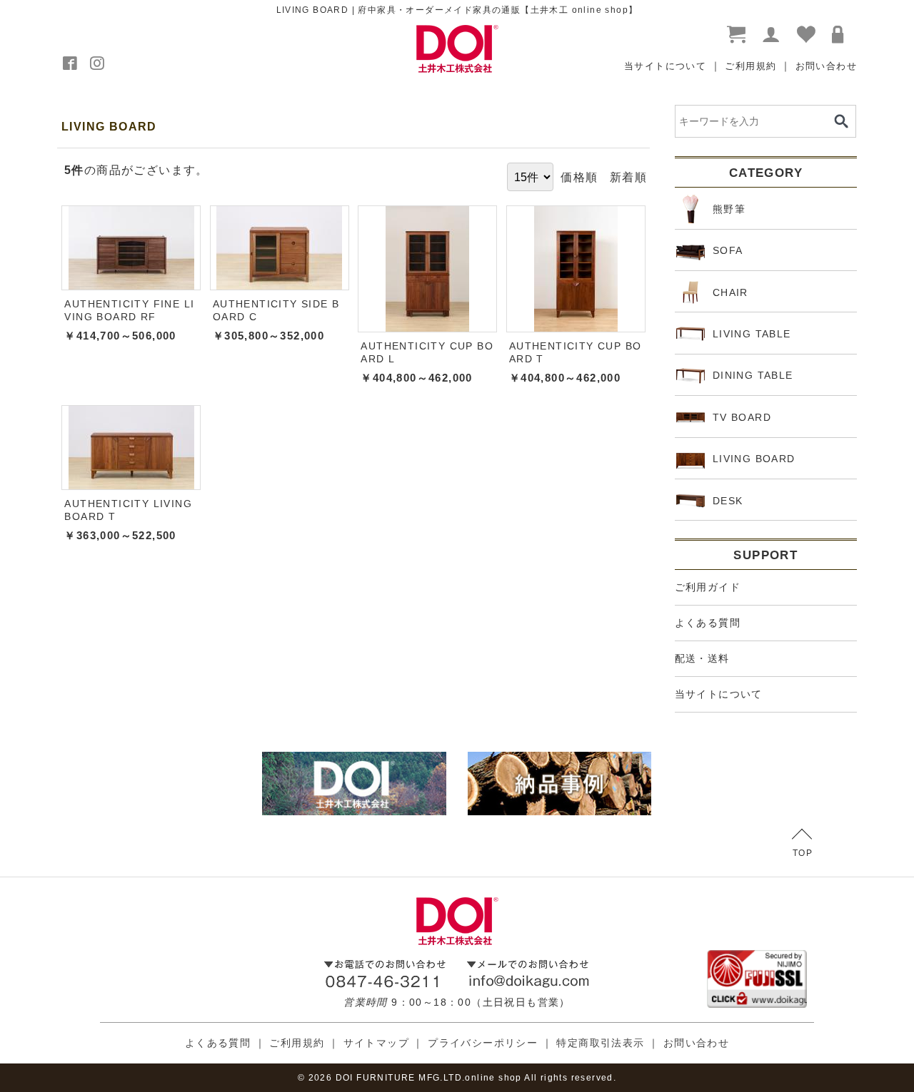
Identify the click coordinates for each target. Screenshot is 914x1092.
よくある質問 (707, 622)
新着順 (628, 176)
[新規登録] (771, 35)
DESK (728, 500)
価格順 (579, 176)
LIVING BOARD (754, 458)
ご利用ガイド (707, 587)
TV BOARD (742, 417)
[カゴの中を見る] (736, 35)
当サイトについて (665, 66)
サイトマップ (376, 1042)
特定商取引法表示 (600, 1042)
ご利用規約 (750, 66)
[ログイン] (841, 35)
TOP (803, 853)
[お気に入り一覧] (806, 35)
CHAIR (730, 292)
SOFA (728, 250)
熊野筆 (729, 209)
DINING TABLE (753, 375)
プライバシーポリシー (483, 1042)
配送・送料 (702, 658)
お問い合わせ (826, 66)
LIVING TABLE (752, 334)
